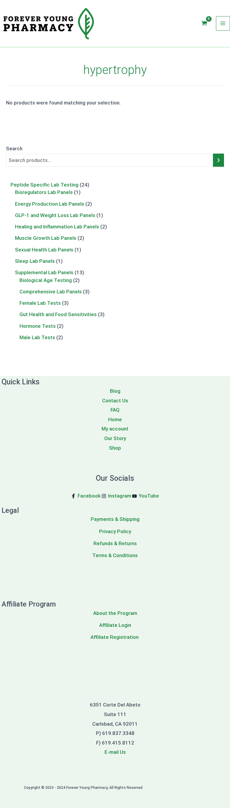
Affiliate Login (115, 625)
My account (115, 429)
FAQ (115, 410)
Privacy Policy (115, 531)
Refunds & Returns (115, 543)
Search (14, 148)
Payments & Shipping (115, 519)
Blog (115, 391)
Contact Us (115, 401)
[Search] (218, 160)
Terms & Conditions (115, 555)
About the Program (115, 613)
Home (115, 419)
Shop (115, 448)
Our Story (115, 438)
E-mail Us (115, 752)
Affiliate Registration (115, 637)
